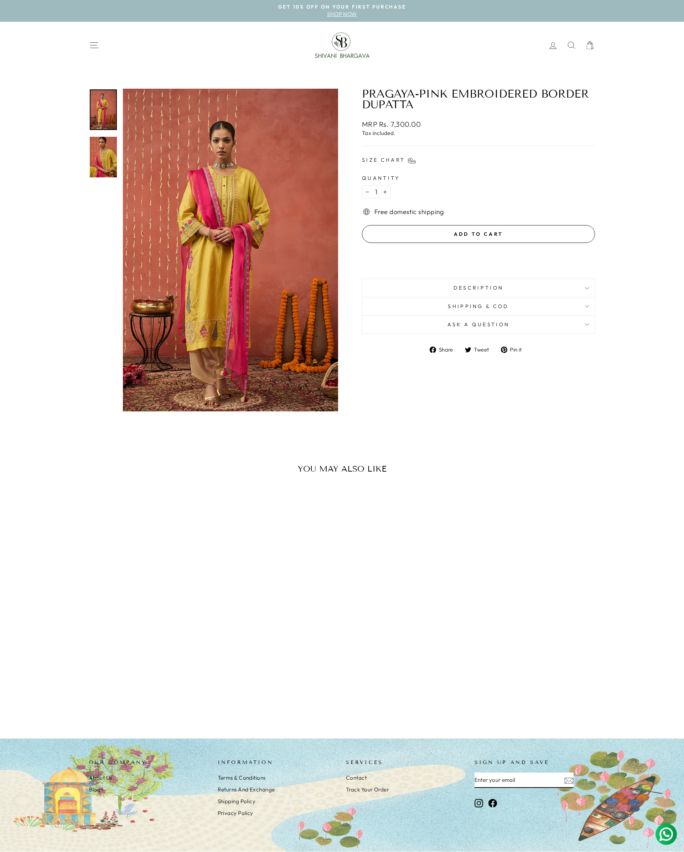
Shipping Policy (237, 801)
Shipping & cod (478, 306)
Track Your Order (367, 789)
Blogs (96, 789)
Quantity (381, 178)
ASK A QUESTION (478, 324)
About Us (100, 777)
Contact (356, 777)
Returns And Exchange (246, 789)
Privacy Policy (235, 813)
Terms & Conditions (242, 777)
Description (479, 288)
